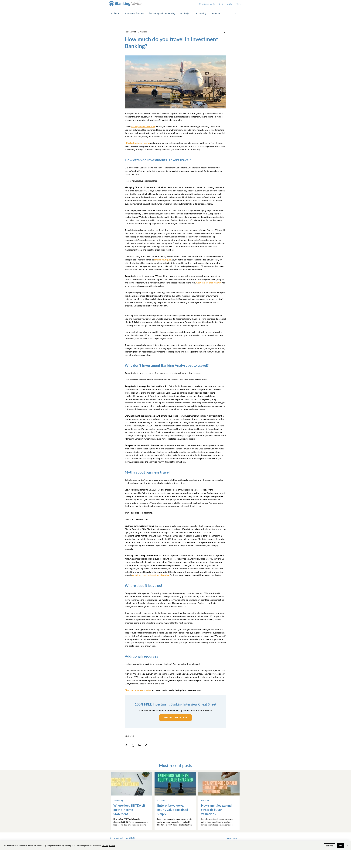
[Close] (347, 845)
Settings (329, 846)
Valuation (216, 13)
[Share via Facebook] (126, 745)
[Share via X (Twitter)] (132, 745)
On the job (185, 13)
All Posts (115, 13)
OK (340, 846)
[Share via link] (146, 745)
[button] (236, 13)
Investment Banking (134, 13)
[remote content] (175, 711)
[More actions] (224, 31)
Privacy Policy (108, 845)
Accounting (201, 13)
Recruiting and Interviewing (162, 13)
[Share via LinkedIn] (139, 745)
